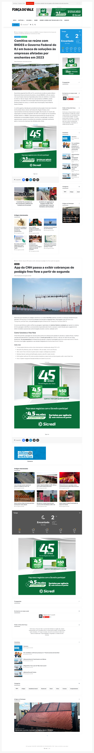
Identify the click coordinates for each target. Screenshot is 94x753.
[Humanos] (66, 138)
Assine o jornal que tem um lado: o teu (51, 20)
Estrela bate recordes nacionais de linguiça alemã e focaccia (70, 219)
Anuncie (66, 20)
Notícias (20, 20)
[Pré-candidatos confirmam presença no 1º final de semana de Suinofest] (66, 145)
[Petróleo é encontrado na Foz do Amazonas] (50, 222)
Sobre (36, 20)
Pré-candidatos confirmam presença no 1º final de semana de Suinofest (75, 146)
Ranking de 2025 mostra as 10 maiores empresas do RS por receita (50, 245)
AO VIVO (16, 24)
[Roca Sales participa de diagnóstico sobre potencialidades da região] (20, 238)
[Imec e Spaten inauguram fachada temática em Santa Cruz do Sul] (35, 222)
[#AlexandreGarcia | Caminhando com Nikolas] (66, 156)
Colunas (28, 20)
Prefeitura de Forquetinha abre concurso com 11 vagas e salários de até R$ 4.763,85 (35, 246)
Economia (24, 36)
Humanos (74, 136)
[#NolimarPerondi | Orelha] (66, 176)
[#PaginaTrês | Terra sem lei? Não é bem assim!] (66, 166)
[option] (71, 215)
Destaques (21, 32)
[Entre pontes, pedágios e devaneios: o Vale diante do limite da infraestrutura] (20, 222)
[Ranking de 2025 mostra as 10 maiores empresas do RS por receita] (50, 238)
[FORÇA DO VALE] (23, 10)
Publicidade (35, 124)
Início (14, 20)
